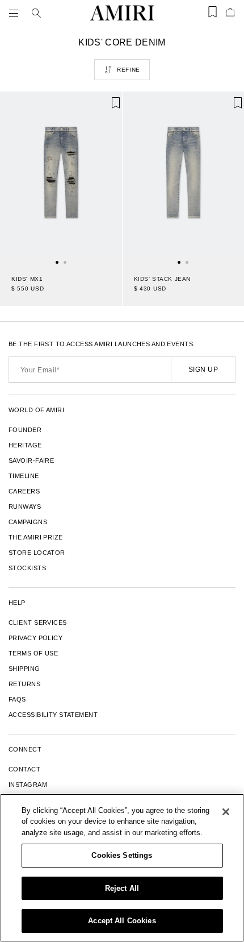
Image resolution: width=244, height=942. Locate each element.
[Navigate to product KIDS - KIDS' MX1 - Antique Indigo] (61, 178)
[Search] (36, 13)
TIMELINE (24, 475)
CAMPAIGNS (28, 521)
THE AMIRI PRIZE (36, 537)
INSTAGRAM (28, 784)
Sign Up (203, 370)
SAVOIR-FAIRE (31, 460)
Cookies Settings (121, 855)
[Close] (225, 811)
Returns (24, 683)
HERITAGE (25, 445)
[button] (16, 13)
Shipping (24, 668)
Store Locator (37, 552)
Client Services (38, 622)
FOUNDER (25, 429)
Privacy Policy (35, 637)
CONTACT (24, 769)
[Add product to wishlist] (105, 108)
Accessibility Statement (53, 714)
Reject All (122, 888)
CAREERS (24, 491)
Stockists (27, 568)
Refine (128, 70)
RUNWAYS (25, 506)
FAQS (17, 699)
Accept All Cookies (121, 920)
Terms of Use (33, 653)
